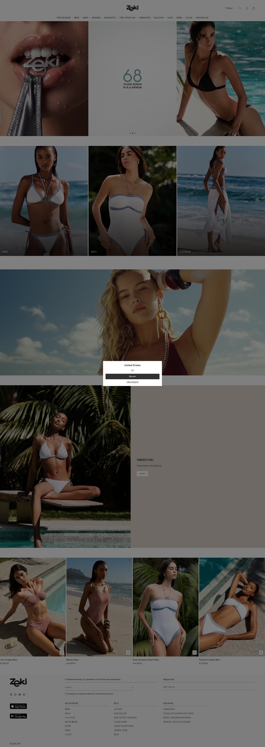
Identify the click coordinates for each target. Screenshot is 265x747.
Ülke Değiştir (133, 382)
